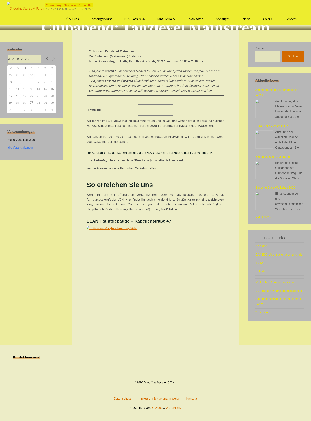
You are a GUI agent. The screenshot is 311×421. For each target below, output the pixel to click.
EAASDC (261, 246)
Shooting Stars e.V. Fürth (68, 5)
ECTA (259, 262)
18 (17, 96)
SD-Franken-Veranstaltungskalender (278, 290)
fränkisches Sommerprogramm (274, 282)
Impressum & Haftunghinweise (159, 398)
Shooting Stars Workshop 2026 (275, 187)
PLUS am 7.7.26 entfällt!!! (271, 125)
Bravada (157, 408)
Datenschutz (122, 398)
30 (31, 75)
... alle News (263, 216)
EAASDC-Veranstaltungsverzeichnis (278, 254)
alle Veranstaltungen (20, 147)
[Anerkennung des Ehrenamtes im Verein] (264, 109)
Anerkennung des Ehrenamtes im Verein (276, 92)
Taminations (263, 312)
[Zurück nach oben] (297, 407)
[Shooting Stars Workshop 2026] (264, 201)
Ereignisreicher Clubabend (272, 156)
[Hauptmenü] (300, 6)
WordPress (173, 408)
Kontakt (191, 398)
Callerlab (261, 271)
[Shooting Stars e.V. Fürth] (25, 6)
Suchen (260, 48)
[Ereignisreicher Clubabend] (264, 170)
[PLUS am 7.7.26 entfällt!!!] (264, 139)
